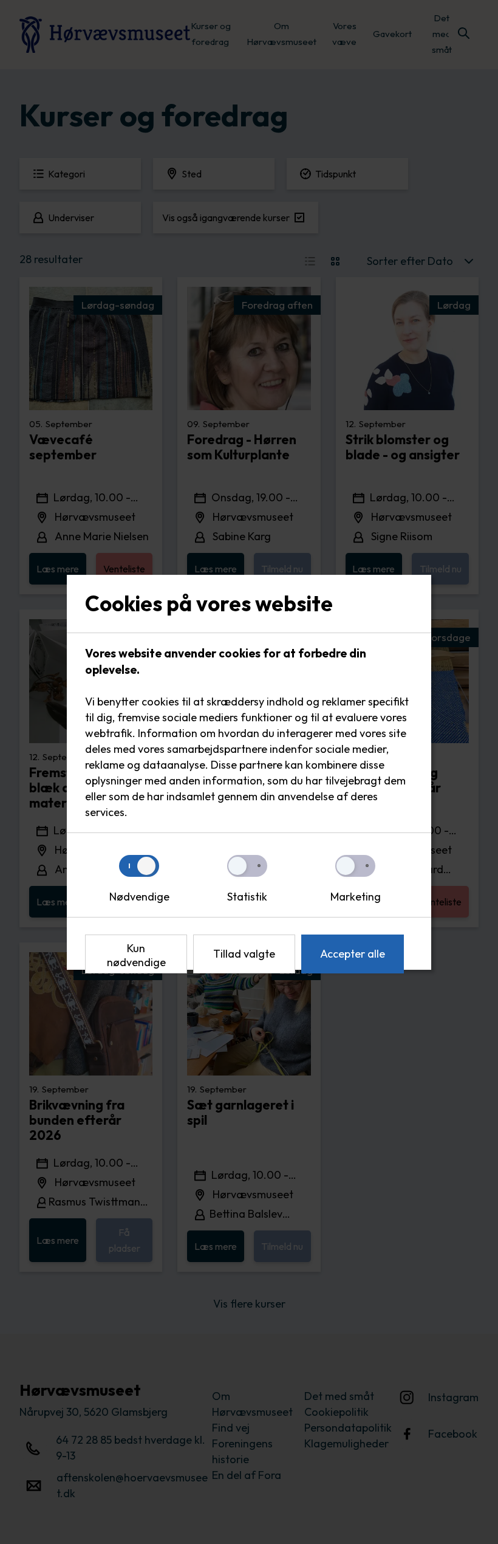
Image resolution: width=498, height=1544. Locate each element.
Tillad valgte (244, 954)
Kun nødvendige (136, 955)
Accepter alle (352, 954)
